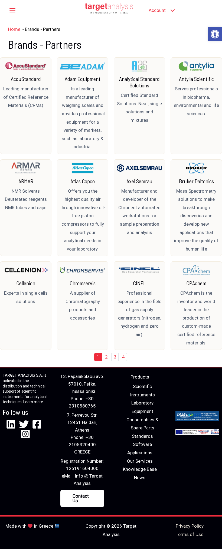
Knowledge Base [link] (140, 469)
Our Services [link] (140, 461)
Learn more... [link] (34, 402)
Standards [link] (142, 436)
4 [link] (123, 357)
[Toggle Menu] (171, 10)
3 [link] (115, 357)
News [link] (139, 477)
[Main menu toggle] (12, 11)
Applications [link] (139, 452)
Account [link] (157, 10)
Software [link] (142, 444)
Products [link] (139, 377)
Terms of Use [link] (189, 534)
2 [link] (106, 357)
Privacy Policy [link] (190, 526)
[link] (215, 34)
